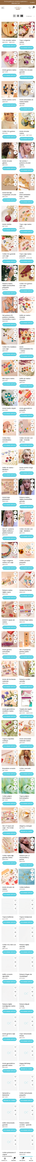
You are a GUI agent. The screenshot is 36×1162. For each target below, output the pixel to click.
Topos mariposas (25, 917)
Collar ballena (24, 887)
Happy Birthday (24, 1063)
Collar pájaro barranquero (7, 797)
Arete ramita (6, 224)
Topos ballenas (7, 917)
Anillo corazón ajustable (7, 975)
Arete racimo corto (9, 100)
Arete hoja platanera (6, 498)
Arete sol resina (25, 1152)
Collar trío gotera (8, 131)
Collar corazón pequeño (24, 561)
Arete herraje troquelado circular (9, 194)
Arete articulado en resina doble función (26, 102)
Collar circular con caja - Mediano (26, 530)
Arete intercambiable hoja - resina (24, 195)
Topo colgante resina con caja (7, 561)
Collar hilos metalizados (6, 439)
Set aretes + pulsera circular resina (25, 163)
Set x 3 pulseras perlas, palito (25, 651)
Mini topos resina (8, 378)
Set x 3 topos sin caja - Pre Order (8, 827)
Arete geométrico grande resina (8, 1064)
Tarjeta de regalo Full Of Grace (25, 710)
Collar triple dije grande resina (8, 856)
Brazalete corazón (8, 768)
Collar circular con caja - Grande (26, 439)
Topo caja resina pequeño (25, 255)
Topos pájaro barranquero (24, 797)
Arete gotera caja (8, 1034)
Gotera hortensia (25, 590)
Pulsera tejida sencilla (24, 946)
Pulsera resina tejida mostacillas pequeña (8, 285)
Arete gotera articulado (7, 651)
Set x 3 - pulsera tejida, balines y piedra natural (8, 531)
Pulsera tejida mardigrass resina (8, 1005)
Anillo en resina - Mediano (8, 469)
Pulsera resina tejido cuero (7, 591)
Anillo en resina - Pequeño (25, 379)
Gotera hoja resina (26, 620)
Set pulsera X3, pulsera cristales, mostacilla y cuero (9, 317)
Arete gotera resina (9, 70)
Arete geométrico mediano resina (8, 710)
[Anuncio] (15, 2)
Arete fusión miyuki (9, 408)
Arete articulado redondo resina (25, 740)
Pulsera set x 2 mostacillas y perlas (24, 857)
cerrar (33, 2)
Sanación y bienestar (6, 1094)
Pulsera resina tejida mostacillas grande (25, 499)
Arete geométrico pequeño (25, 409)
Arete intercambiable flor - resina (26, 349)
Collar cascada (25, 768)
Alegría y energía (25, 826)
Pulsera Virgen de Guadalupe (25, 975)
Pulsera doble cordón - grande (25, 1124)
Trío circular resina (9, 40)
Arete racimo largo (26, 468)
